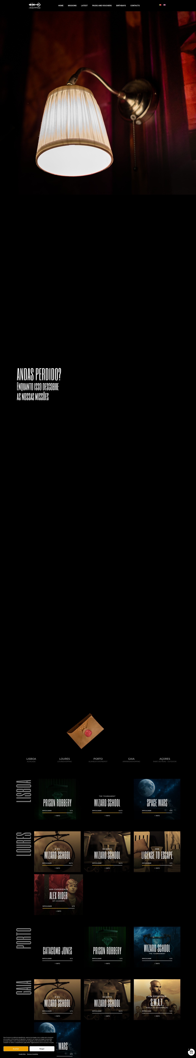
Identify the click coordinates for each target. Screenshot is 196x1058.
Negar (41, 1049)
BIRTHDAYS (121, 6)
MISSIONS (72, 6)
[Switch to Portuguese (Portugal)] (160, 4)
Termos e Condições (32, 1054)
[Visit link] (31, 760)
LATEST (84, 6)
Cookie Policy (22, 1054)
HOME (60, 6)
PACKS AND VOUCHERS (102, 6)
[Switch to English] (164, 4)
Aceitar (16, 1049)
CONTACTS (135, 6)
